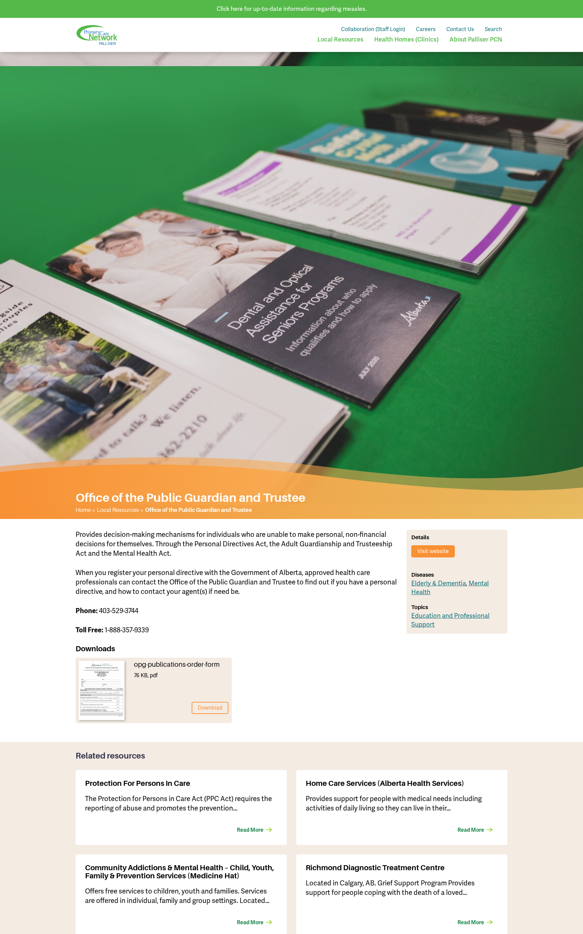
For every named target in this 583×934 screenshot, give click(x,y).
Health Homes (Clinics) (406, 39)
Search (493, 29)
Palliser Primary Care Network (97, 35)
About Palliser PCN (475, 39)
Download (210, 707)
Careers (426, 29)
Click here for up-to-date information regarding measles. (292, 8)
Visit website (433, 551)
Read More (250, 830)
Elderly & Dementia (438, 583)
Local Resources (340, 39)
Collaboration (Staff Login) (373, 29)
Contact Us (460, 29)
